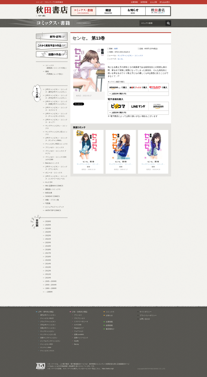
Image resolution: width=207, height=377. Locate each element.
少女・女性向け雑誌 (79, 312)
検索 (168, 23)
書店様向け (110, 329)
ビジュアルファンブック (54, 207)
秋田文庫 (48, 193)
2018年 (48, 250)
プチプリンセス (79, 318)
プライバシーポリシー (148, 315)
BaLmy (76, 344)
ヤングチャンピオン (47, 331)
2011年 (48, 274)
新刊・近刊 (52, 36)
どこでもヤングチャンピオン (50, 341)
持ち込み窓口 (165, 2)
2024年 (48, 228)
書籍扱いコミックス (53, 189)
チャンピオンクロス (47, 350)
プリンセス (78, 315)
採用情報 (144, 2)
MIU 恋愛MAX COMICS (54, 186)
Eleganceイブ (79, 328)
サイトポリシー (146, 312)
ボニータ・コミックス (53, 173)
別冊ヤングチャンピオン (48, 338)
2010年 (48, 278)
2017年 (48, 253)
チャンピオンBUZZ (47, 318)
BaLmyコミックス (52, 163)
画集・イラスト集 (52, 200)
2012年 (48, 271)
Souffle (76, 341)
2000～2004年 (51, 285)
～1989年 (49, 292)
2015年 (48, 260)
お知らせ (133, 11)
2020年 (48, 243)
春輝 (116, 49)
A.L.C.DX (48, 182)
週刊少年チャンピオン (48, 315)
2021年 (48, 239)
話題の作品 (52, 54)
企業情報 (134, 2)
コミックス (83, 11)
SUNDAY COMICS (52, 196)
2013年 (48, 267)
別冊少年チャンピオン (48, 328)
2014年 (48, 264)
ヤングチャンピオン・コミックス (130, 56)
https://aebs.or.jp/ (108, 368)
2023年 (48, 232)
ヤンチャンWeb (45, 347)
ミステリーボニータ (81, 321)
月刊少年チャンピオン (48, 325)
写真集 (47, 203)
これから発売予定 (52, 45)
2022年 (48, 235)
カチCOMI (77, 325)
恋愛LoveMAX (79, 334)
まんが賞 (153, 2)
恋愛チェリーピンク (81, 338)
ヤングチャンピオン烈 (48, 334)
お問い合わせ (145, 319)
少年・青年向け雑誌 (46, 312)
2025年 (48, 225)
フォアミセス (78, 331)
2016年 (48, 257)
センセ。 (81, 38)
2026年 (48, 221)
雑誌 (108, 11)
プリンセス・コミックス (54, 147)
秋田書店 (52, 11)
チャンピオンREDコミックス (56, 144)
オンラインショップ (158, 11)
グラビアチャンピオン (48, 321)
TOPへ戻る (40, 16)
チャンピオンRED (46, 344)
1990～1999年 (51, 288)
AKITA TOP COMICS (53, 210)
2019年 (48, 246)
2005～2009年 (51, 281)
